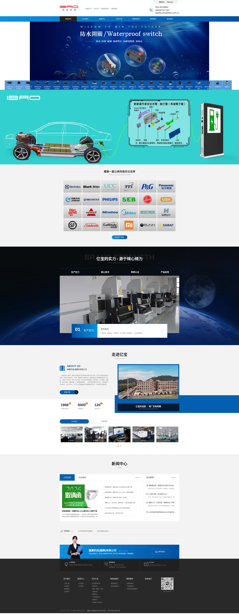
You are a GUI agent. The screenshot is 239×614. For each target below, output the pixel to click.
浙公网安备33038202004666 (97, 610)
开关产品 (119, 19)
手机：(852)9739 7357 (116, 565)
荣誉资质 (104, 421)
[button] (161, 331)
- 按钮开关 (95, 591)
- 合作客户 (66, 591)
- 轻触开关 (95, 599)
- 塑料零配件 (130, 583)
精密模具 (153, 19)
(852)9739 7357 (162, 10)
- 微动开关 (95, 586)
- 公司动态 (80, 583)
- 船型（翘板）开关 (97, 589)
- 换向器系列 (114, 583)
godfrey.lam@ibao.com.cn (167, 13)
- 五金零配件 (130, 586)
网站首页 (68, 19)
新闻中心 (102, 19)
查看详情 (67, 392)
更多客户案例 (119, 237)
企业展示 (74, 421)
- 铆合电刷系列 (114, 586)
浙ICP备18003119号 (114, 610)
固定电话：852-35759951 (117, 567)
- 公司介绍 (66, 583)
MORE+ (137, 477)
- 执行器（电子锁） (97, 602)
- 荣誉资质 (66, 589)
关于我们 (85, 19)
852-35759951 (161, 7)
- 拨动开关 (95, 594)
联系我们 (170, 19)
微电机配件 (136, 19)
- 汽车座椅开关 (96, 597)
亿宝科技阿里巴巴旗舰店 (85, 531)
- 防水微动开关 (96, 583)
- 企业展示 (66, 586)
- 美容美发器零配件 (132, 589)
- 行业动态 (80, 586)
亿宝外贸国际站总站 (102, 531)
